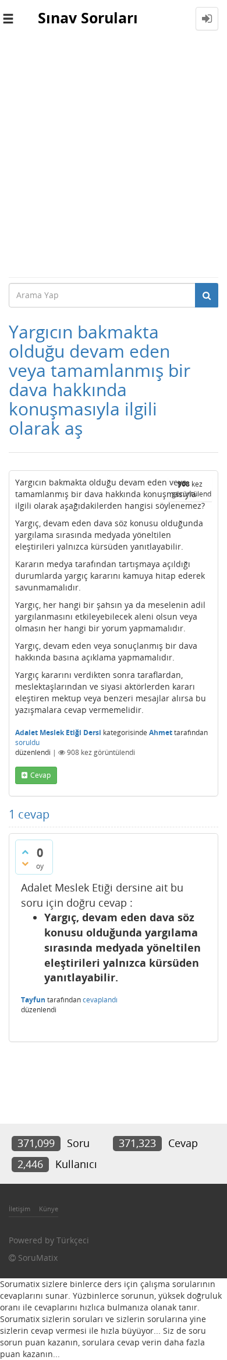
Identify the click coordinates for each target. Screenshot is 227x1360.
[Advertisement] (113, 157)
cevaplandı (100, 1000)
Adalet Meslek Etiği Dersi (58, 732)
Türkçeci (72, 1240)
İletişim (19, 1208)
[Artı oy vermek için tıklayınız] (25, 852)
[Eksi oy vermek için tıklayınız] (25, 863)
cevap (40, 775)
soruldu (27, 742)
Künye (48, 1208)
